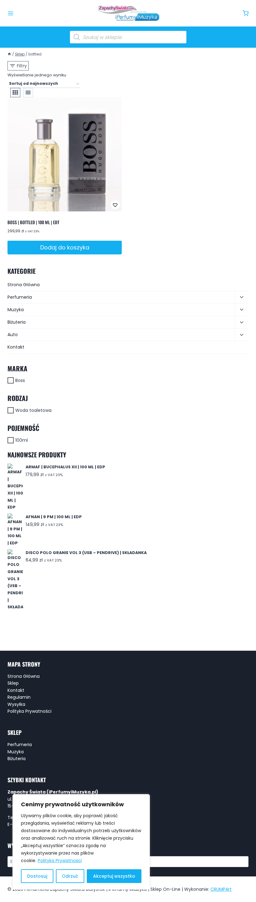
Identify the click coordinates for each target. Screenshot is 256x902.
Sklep (13, 683)
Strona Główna (23, 285)
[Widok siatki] (15, 92)
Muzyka (15, 309)
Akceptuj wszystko (114, 876)
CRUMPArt (221, 889)
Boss (20, 380)
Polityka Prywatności (60, 860)
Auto (12, 334)
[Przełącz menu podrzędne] (242, 297)
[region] (81, 842)
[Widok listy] (28, 92)
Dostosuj (37, 876)
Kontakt (15, 347)
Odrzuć (70, 876)
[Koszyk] (246, 13)
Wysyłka (16, 704)
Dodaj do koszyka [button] (64, 247)
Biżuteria (16, 322)
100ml (21, 440)
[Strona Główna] (9, 54)
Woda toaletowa (33, 410)
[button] (95, 204)
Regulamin (19, 697)
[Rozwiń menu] (10, 13)
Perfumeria (19, 297)
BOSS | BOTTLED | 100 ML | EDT (33, 222)
